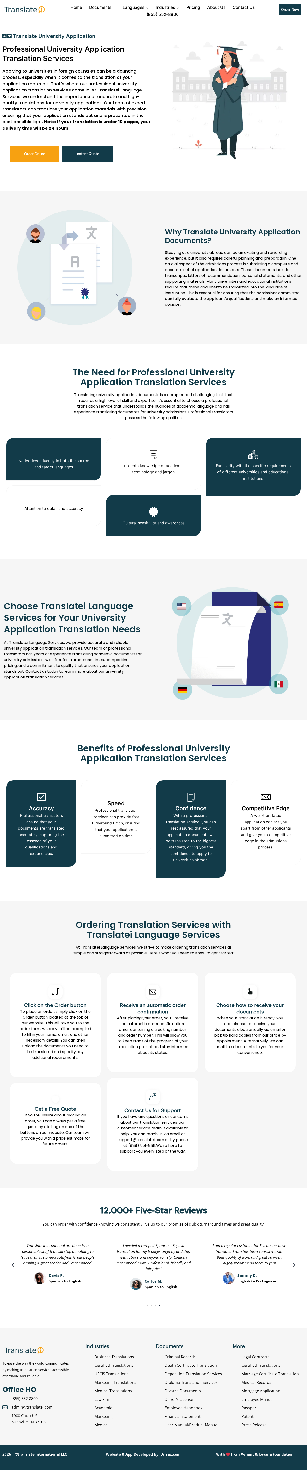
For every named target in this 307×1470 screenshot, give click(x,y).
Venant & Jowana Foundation (267, 1454)
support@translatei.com (141, 1139)
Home (76, 7)
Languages (133, 7)
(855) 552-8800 (163, 14)
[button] (13, 1265)
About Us (216, 7)
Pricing (193, 7)
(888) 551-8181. (142, 1145)
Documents (100, 7)
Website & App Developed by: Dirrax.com (143, 1454)
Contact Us (244, 7)
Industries (165, 7)
